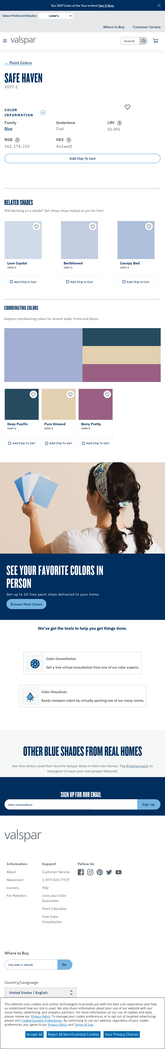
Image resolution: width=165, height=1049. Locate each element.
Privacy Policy (40, 1016)
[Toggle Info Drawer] (99, 112)
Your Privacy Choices (122, 1034)
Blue (8, 128)
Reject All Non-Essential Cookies (73, 1034)
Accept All (34, 1034)
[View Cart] (155, 40)
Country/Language (21, 982)
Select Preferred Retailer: (19, 16)
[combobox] (130, 41)
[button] (5, 41)
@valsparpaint (137, 766)
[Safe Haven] (127, 107)
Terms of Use (83, 1025)
